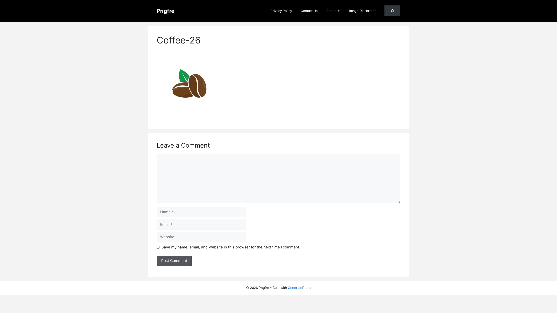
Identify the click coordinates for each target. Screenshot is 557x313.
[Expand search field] (392, 11)
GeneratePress (299, 288)
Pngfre (165, 11)
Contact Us (309, 11)
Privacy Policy (281, 11)
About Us (333, 11)
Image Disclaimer (362, 11)
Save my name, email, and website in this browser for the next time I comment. (230, 247)
